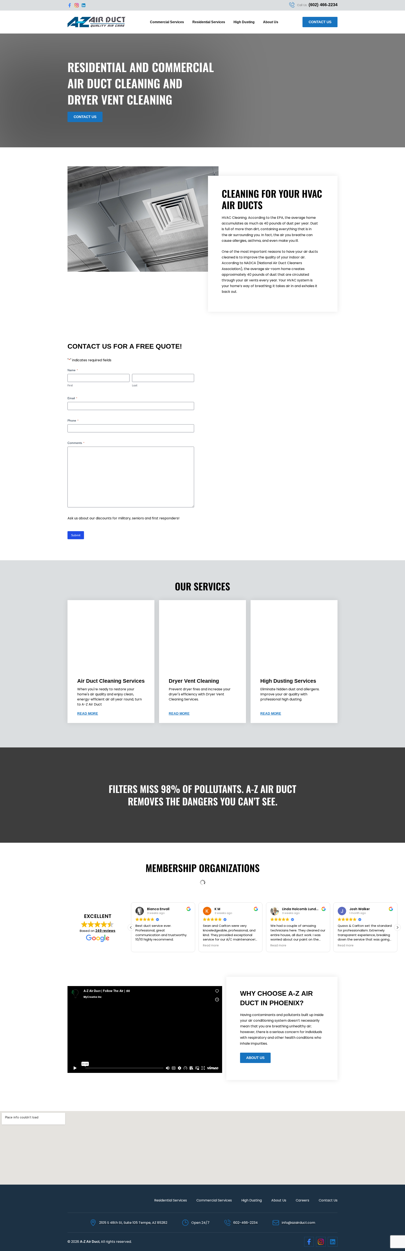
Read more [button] (143, 945)
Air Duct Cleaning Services (111, 681)
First (70, 385)
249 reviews (105, 931)
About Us (270, 22)
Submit (75, 535)
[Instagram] (76, 5)
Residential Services (208, 22)
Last (134, 385)
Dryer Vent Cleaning (194, 681)
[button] (397, 927)
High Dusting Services (288, 681)
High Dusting (244, 22)
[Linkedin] (83, 5)
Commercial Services (167, 22)
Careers (302, 1200)
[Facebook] (70, 5)
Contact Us (328, 1200)
